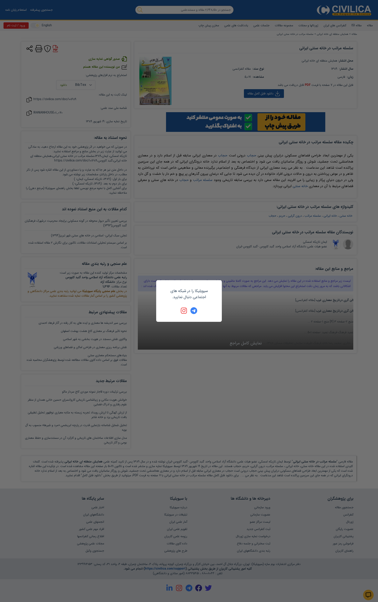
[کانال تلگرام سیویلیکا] (193, 310)
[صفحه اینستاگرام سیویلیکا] (184, 310)
